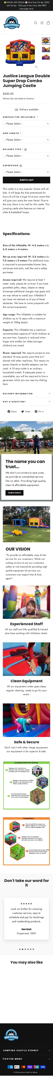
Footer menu (12, 1058)
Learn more (14, 492)
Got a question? (14, 401)
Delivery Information (18, 393)
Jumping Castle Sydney (21, 1050)
